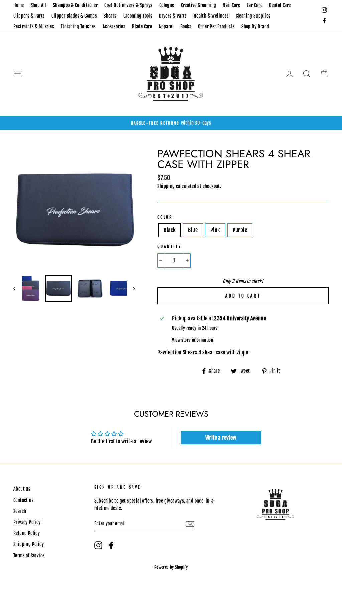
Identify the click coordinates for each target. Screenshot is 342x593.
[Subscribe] (190, 524)
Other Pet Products (216, 26)
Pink (215, 230)
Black (169, 230)
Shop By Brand (255, 26)
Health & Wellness (211, 16)
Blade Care (142, 26)
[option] (171, 123)
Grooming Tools (138, 16)
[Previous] (17, 288)
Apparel (166, 26)
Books (185, 26)
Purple (240, 230)
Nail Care (231, 5)
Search (19, 511)
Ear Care (254, 5)
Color (164, 217)
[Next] (131, 288)
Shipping (166, 186)
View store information (192, 340)
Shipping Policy (28, 544)
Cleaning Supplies (253, 16)
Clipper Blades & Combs (74, 16)
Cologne (166, 5)
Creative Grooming (198, 5)
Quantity (169, 246)
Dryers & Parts (173, 16)
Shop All (38, 5)
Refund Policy (26, 533)
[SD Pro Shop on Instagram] (98, 545)
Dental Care (280, 5)
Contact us (23, 500)
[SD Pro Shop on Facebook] (111, 545)
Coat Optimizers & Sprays (128, 5)
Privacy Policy (27, 522)
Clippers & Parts (29, 16)
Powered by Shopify (171, 567)
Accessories (114, 26)
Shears (110, 16)
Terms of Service (28, 555)
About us (21, 489)
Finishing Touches (78, 26)
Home (18, 5)
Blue (193, 230)
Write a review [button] (220, 437)
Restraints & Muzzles (33, 26)
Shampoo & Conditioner (75, 5)
